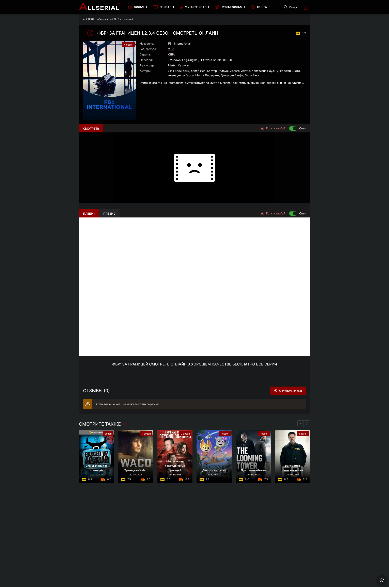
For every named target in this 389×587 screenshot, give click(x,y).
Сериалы (167, 7)
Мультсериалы (197, 7)
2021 (171, 49)
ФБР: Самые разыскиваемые (292, 468)
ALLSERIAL (89, 19)
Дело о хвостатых (214, 470)
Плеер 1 (89, 213)
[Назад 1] (301, 424)
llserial (99, 7)
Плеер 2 (109, 213)
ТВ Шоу (261, 7)
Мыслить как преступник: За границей (175, 466)
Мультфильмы (233, 7)
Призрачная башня (253, 470)
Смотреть (91, 128)
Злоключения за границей (96, 468)
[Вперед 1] (307, 424)
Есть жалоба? (275, 128)
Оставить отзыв (290, 390)
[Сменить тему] (382, 580)
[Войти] (306, 7)
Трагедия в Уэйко (135, 470)
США (171, 54)
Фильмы (140, 7)
